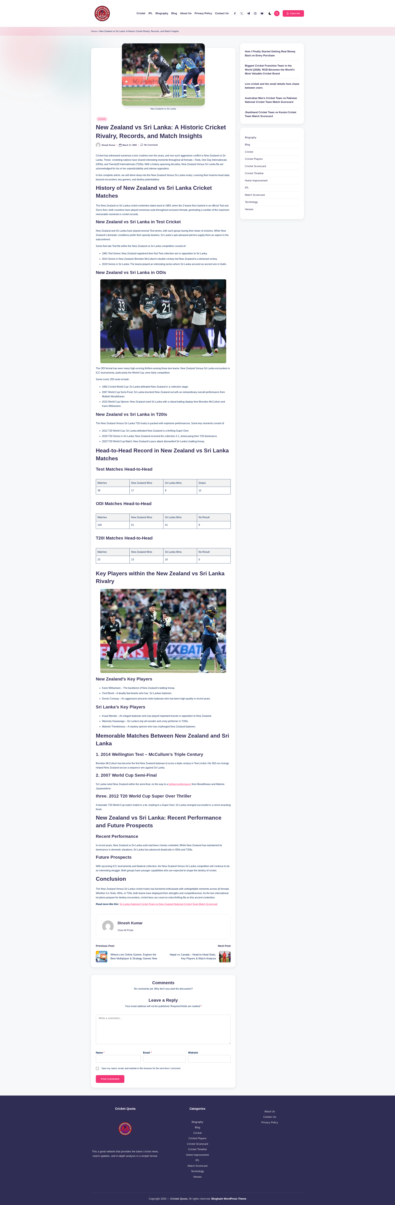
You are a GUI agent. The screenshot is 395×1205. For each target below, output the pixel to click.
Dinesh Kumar (130, 923)
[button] (293, 13)
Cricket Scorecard (255, 166)
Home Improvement (256, 180)
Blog (247, 144)
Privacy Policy (269, 1122)
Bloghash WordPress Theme (228, 1198)
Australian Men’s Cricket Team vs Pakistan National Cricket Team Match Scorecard (271, 100)
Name (100, 1052)
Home (94, 31)
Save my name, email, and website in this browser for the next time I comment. (141, 1068)
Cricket (102, 119)
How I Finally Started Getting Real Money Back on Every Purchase (270, 53)
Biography (250, 137)
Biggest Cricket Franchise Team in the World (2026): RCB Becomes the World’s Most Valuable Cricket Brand (270, 69)
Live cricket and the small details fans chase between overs (272, 85)
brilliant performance (180, 784)
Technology (251, 202)
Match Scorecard (255, 194)
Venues (249, 209)
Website (193, 1052)
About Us (269, 1111)
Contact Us (269, 1116)
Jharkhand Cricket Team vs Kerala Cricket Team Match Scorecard (270, 114)
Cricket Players (254, 158)
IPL (247, 187)
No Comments (151, 145)
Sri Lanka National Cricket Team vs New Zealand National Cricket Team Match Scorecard (168, 904)
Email (147, 1052)
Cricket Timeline (254, 173)
